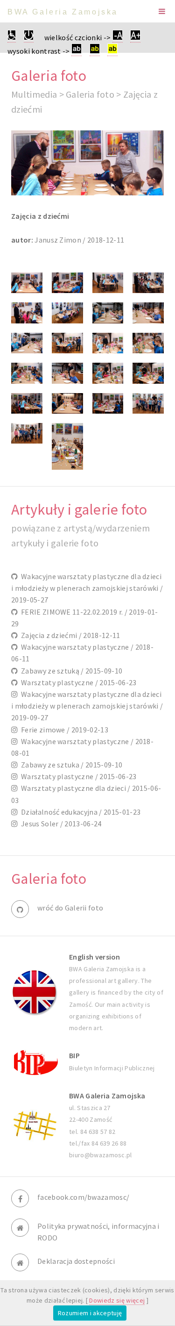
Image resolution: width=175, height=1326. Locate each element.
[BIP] (34, 1061)
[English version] (34, 992)
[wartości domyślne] (29, 38)
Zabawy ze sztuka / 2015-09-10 (70, 764)
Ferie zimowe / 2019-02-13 (63, 729)
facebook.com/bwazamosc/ (83, 1197)
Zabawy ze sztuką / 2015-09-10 (70, 670)
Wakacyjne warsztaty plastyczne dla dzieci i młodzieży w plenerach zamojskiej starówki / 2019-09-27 (87, 705)
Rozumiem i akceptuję (90, 1313)
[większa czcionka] (135, 38)
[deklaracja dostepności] (11, 38)
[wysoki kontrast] (76, 51)
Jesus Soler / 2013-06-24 (59, 823)
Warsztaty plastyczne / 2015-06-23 (77, 682)
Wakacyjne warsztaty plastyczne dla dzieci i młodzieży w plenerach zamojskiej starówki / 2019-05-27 (87, 588)
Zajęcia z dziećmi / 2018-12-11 (69, 635)
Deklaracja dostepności (76, 1261)
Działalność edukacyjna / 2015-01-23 (79, 812)
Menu (162, 11)
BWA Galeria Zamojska (62, 12)
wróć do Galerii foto (70, 907)
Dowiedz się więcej (117, 1300)
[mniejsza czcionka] (117, 38)
